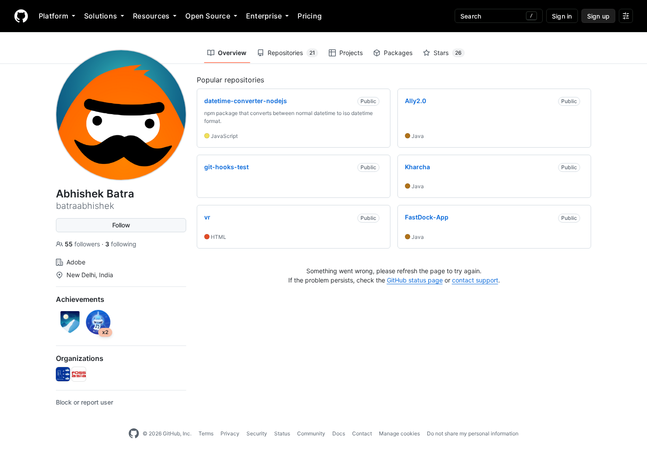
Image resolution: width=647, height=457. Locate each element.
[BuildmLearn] (63, 374)
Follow (121, 225)
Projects (351, 52)
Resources (151, 15)
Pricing (310, 15)
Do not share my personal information (472, 433)
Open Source (207, 15)
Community (311, 433)
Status (282, 433)
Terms (206, 433)
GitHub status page (415, 280)
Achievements (80, 299)
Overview (232, 52)
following (120, 244)
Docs (338, 433)
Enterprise (264, 15)
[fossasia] (79, 374)
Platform (53, 15)
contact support (475, 280)
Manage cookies (399, 433)
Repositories (291, 52)
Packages (398, 52)
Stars (448, 52)
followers (83, 244)
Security (256, 433)
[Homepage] (21, 16)
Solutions (100, 15)
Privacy (230, 433)
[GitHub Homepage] (134, 433)
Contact (362, 433)
